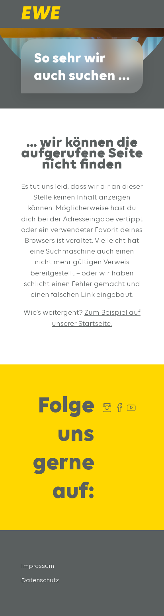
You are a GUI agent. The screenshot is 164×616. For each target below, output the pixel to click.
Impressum (37, 566)
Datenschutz (40, 580)
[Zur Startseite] (41, 17)
